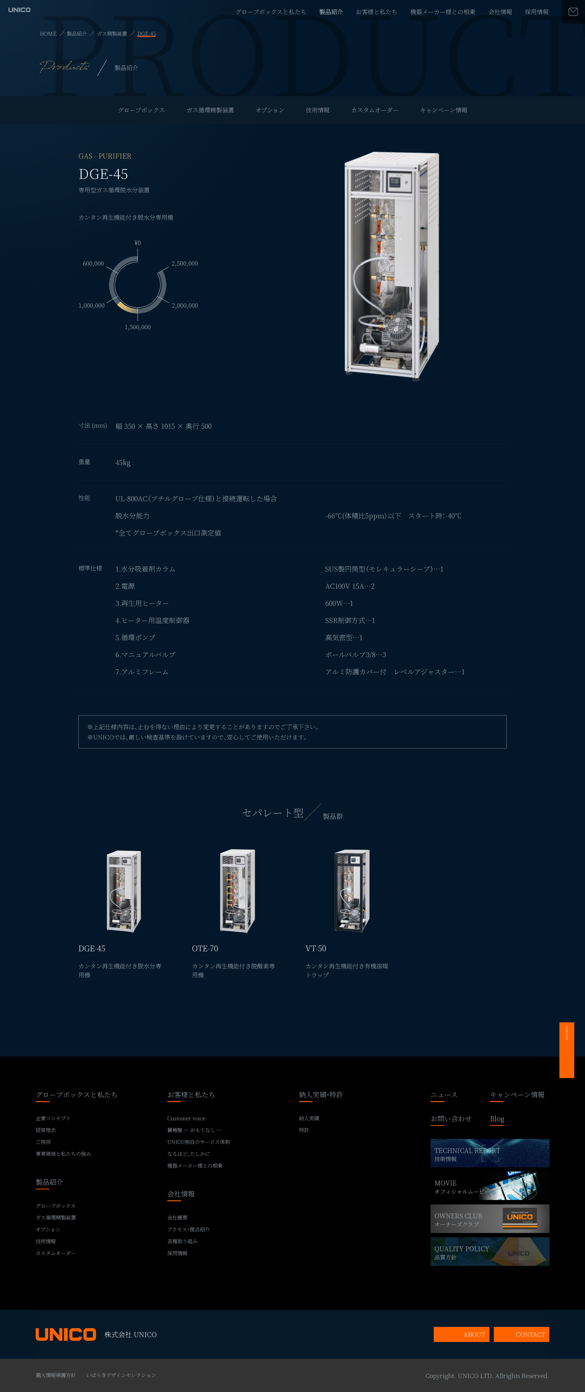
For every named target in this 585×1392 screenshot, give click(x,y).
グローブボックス (141, 110)
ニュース (444, 1095)
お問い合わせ (451, 1119)
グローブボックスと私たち (270, 12)
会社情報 (500, 12)
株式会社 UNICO (130, 1334)
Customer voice (186, 1118)
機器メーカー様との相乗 (442, 12)
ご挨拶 (43, 1141)
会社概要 (177, 1217)
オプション (270, 110)
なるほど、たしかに (188, 1153)
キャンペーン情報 (443, 110)
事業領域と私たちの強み (63, 1153)
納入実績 (309, 1118)
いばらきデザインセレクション (121, 1375)
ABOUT (474, 1334)
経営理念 (46, 1130)
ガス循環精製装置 (210, 110)
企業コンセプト (53, 1118)
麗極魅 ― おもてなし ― (194, 1130)
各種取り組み (182, 1241)
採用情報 (537, 12)
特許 (304, 1130)
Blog (497, 1119)
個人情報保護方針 (56, 1375)
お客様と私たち (376, 12)
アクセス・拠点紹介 (188, 1229)
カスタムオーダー (375, 110)
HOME (48, 33)
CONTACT (530, 1334)
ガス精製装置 (112, 33)
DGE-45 (146, 33)
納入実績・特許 (321, 1095)
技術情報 (318, 110)
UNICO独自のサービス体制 (198, 1141)
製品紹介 (331, 12)
